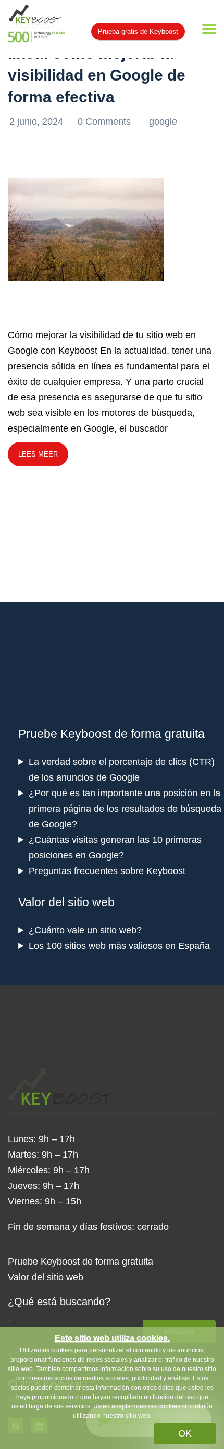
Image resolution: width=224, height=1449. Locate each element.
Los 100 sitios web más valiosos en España (119, 946)
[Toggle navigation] (209, 29)
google (163, 121)
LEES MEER (38, 454)
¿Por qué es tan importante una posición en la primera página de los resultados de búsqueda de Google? (125, 808)
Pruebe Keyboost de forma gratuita (111, 734)
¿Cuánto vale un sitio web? (85, 930)
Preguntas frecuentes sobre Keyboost (107, 871)
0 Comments (105, 121)
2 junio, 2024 (37, 121)
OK (185, 1433)
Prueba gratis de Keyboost (138, 31)
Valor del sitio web (66, 902)
